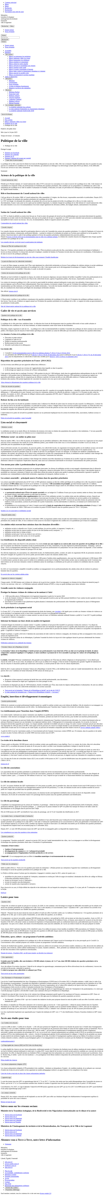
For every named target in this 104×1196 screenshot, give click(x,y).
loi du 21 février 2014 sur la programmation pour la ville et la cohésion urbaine (32, 237)
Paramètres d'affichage (12, 1190)
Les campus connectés (8, 1093)
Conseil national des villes (9, 180)
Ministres (8, 90)
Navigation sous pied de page (14, 12)
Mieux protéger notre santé (17, 67)
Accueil (7, 118)
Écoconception (9, 1180)
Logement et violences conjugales (12, 578)
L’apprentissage (6, 1077)
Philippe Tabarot (14, 96)
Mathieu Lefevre (14, 101)
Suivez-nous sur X (11, 1116)
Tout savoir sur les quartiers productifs (13, 860)
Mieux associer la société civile (19, 73)
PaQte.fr (3, 893)
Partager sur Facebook (12, 153)
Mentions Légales (10, 1174)
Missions (12, 81)
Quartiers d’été (6, 902)
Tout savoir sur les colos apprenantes (12, 973)
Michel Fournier (14, 103)
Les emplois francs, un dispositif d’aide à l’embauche (17, 816)
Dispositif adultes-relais (8, 515)
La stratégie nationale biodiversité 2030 (21, 111)
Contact (7, 1182)
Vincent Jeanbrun (14, 97)
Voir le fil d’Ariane (7, 114)
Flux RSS (8, 1184)
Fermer (4, 35)
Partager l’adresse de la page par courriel (18, 158)
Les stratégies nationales (13, 105)
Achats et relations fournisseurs (19, 86)
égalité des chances (9, 1060)
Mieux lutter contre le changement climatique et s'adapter (27, 71)
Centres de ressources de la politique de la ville (15, 273)
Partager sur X (9, 156)
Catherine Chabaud (15, 99)
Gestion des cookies (12, 1187)
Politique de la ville (11, 123)
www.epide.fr (5, 736)
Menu (7, 4)
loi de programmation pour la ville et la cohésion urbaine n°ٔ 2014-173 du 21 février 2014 (41, 353)
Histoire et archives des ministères (20, 88)
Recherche (8, 8)
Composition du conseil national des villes (14, 223)
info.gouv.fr (8, 1162)
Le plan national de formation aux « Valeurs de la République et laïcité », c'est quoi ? (32, 692)
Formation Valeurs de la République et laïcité (15, 647)
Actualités (8, 50)
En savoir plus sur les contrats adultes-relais (15, 574)
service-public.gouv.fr (12, 1164)
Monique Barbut (14, 92)
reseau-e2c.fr (5, 764)
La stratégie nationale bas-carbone (20, 107)
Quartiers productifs (7, 836)
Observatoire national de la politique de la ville (15, 295)
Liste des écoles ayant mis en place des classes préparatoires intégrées (23, 1073)
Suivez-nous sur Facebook (13, 1115)
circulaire (58, 611)
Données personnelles (12, 1176)
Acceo (7, 1178)
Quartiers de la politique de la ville (12, 315)
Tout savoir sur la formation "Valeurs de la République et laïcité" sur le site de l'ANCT (32, 690)
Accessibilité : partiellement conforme (17, 1173)
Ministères (9, 78)
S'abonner (8, 1144)
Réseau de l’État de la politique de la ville (14, 246)
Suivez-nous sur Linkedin (13, 1120)
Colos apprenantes (7, 957)
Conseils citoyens (7, 227)
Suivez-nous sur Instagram (13, 1118)
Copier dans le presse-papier (14, 160)
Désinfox (8, 52)
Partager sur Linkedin (12, 154)
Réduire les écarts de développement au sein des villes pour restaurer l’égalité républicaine (29, 257)
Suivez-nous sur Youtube (13, 1122)
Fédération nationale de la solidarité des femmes (16, 643)
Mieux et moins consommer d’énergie (21, 69)
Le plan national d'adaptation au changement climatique (26, 109)
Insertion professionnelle (9, 701)
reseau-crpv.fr (13, 291)
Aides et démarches (11, 77)
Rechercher (8, 10)
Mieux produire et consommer (18, 62)
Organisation (13, 82)
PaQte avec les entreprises (10, 864)
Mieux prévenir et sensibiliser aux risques (22, 66)
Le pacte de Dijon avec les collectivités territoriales (17, 261)
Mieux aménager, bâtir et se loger (19, 58)
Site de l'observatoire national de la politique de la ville (18, 306)
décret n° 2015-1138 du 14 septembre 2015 (63, 356)
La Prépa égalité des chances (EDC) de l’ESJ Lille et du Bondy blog (22, 1045)
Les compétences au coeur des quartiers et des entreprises (19, 832)
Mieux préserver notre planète (18, 64)
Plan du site (8, 1171)
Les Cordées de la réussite (9, 1023)
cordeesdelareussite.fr (8, 1041)
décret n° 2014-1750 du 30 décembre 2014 (46, 355)
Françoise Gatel (14, 94)
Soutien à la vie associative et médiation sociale (16, 511)
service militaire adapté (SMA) (90, 727)
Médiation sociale (7, 427)
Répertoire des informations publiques (17, 1185)
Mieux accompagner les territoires (20, 56)
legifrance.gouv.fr (10, 1165)
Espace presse (9, 30)
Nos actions (9, 54)
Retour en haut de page (8, 1102)
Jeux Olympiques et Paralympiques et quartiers (16, 977)
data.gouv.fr (8, 1167)
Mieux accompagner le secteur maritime (21, 75)
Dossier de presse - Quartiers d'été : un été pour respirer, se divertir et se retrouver (27, 953)
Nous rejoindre (9, 31)
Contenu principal (10, 2)
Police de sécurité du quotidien (11, 386)
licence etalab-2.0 (45, 1193)
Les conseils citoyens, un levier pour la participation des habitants (22, 242)
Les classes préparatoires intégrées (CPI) (14, 1064)
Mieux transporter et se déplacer (19, 60)
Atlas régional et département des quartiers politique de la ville (21, 382)
